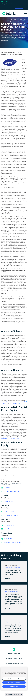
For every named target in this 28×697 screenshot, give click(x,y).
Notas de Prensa (14, 19)
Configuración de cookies (14, 694)
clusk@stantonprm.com (11, 515)
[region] (14, 678)
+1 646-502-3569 (9, 525)
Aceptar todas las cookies (14, 682)
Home (2, 19)
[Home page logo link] (14, 649)
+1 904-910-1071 (9, 487)
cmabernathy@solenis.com (11, 491)
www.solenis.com (5, 366)
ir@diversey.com (8, 501)
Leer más (7, 578)
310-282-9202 (8, 538)
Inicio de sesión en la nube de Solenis (14, 663)
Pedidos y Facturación (14, 653)
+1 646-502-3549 (9, 511)
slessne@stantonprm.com (11, 529)
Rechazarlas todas (14, 686)
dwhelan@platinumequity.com (12, 542)
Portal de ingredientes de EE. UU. (14, 658)
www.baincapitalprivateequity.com (10, 438)
